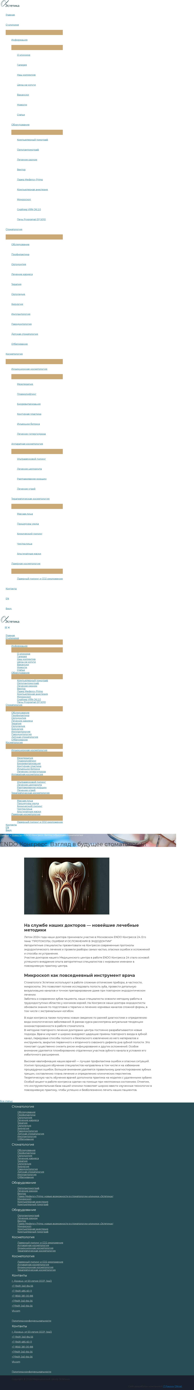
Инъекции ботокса (28, 424)
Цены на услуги (26, 84)
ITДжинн (168, 1386)
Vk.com (16, 1310)
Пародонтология (21, 324)
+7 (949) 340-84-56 (22, 1286)
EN (7, 598)
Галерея (22, 65)
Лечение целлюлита (29, 469)
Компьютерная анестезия (32, 189)
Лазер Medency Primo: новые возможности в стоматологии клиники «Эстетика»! (65, 1196)
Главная (10, 15)
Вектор (21, 169)
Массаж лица (25, 514)
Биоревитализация (29, 404)
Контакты (11, 588)
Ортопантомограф (28, 149)
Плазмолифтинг (26, 394)
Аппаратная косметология (27, 444)
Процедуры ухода (28, 523)
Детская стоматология (24, 334)
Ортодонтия (18, 264)
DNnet (178, 1386)
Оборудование (20, 124)
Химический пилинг (29, 533)
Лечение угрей (26, 488)
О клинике (12, 24)
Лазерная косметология (25, 563)
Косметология (14, 354)
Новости (22, 104)
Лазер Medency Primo (30, 179)
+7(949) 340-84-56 (22, 1301)
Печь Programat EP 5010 (31, 219)
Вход (9, 608)
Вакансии (23, 94)
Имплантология (20, 314)
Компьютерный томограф (32, 139)
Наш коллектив (26, 75)
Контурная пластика (29, 414)
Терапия (16, 284)
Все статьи (6, 1101)
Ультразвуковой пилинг (31, 459)
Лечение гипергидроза (31, 434)
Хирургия (17, 304)
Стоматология (14, 229)
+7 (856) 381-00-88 (22, 1296)
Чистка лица (24, 543)
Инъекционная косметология (29, 369)
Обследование (20, 244)
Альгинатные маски (29, 553)
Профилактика (20, 254)
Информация (19, 40)
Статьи (21, 114)
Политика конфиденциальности (31, 1320)
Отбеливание (19, 344)
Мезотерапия (25, 384)
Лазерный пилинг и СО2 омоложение (40, 578)
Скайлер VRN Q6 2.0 (29, 209)
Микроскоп (24, 199)
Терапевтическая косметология (30, 498)
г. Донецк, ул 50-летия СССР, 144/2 (32, 1281)
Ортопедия (18, 294)
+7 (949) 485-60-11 (22, 1291)
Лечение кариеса (22, 274)
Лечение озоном (27, 159)
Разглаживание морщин (32, 479)
